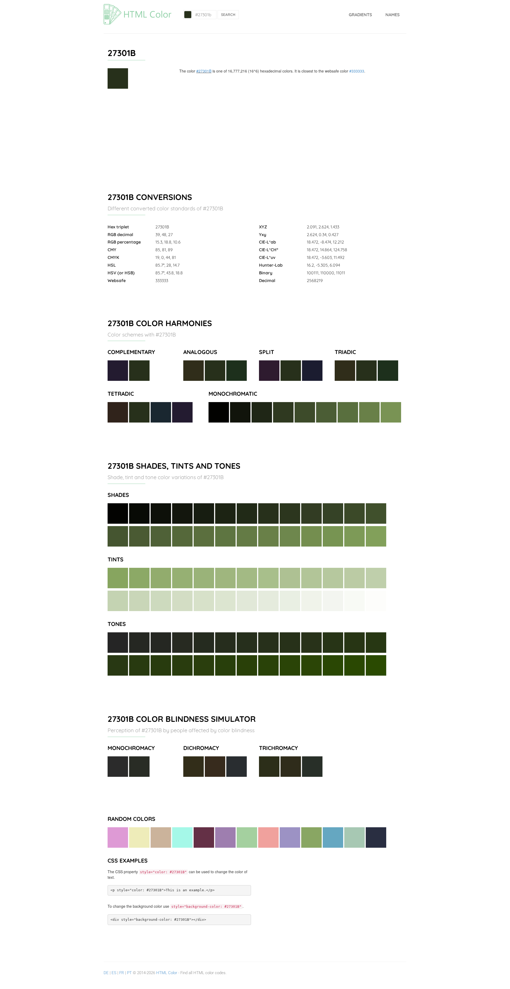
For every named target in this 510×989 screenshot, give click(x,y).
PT (129, 972)
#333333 (356, 71)
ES (114, 972)
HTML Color (166, 972)
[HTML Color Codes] (137, 6)
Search (228, 14)
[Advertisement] (255, 138)
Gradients (360, 14)
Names (392, 14)
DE (106, 972)
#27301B (203, 71)
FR (121, 972)
